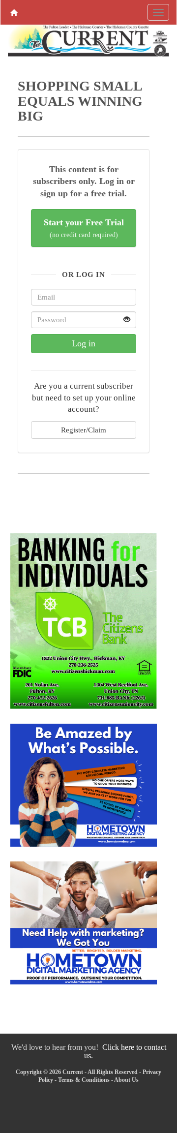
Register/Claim (83, 430)
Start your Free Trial (84, 228)
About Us (126, 1079)
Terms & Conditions (84, 1079)
